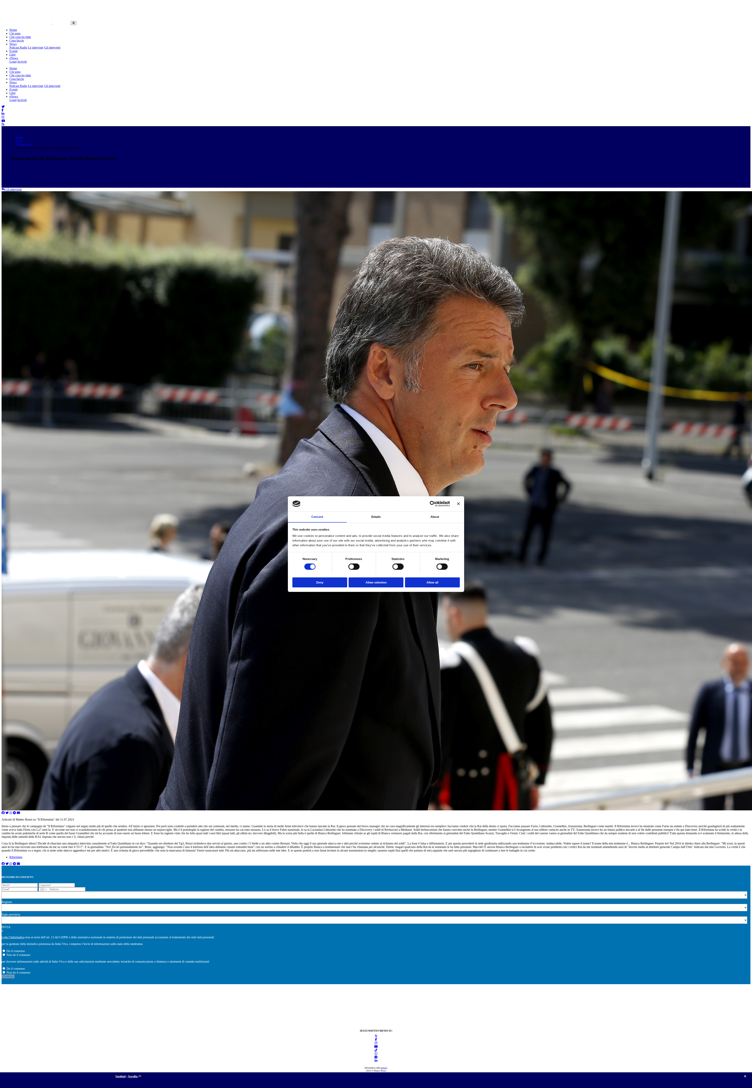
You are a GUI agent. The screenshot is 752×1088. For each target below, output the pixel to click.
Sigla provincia (11, 914)
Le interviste (35, 47)
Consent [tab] (317, 516)
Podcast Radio (18, 47)
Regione (7, 902)
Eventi (13, 51)
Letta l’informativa (13, 937)
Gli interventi (52, 47)
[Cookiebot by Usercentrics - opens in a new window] (433, 504)
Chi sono (15, 33)
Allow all (432, 582)
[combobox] (43, 889)
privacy (384, 1067)
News (13, 44)
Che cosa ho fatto (20, 37)
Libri (12, 54)
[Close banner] (458, 503)
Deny (319, 582)
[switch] (354, 566)
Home (13, 30)
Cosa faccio (16, 40)
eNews (13, 58)
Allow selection (376, 582)
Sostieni (120, 1076)
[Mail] (18, 812)
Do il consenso (15, 951)
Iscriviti (22, 61)
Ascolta (133, 1076)
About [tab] (434, 516)
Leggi (13, 61)
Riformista (15, 857)
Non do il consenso (18, 955)
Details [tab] (376, 516)
